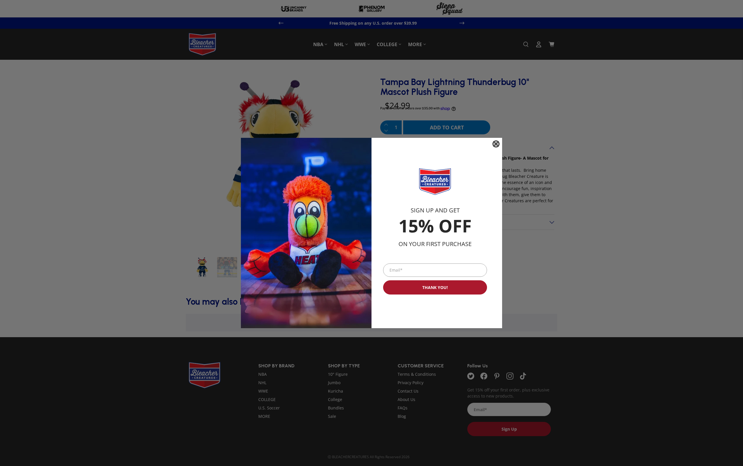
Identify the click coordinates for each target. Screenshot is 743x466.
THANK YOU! (435, 287)
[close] (496, 144)
